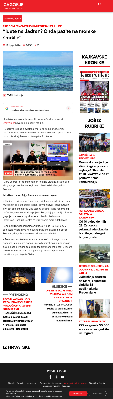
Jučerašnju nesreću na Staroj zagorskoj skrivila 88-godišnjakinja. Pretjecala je (94, 279)
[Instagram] (56, 377)
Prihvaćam (78, 393)
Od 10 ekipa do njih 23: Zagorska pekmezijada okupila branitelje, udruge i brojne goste (93, 224)
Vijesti (17, 18)
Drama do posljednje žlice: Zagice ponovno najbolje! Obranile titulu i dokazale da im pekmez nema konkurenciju (94, 168)
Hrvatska (8, 18)
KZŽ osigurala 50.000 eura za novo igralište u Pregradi (94, 327)
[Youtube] (62, 377)
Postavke (97, 393)
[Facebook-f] (50, 377)
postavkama (57, 396)
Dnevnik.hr (9, 123)
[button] (99, 4)
